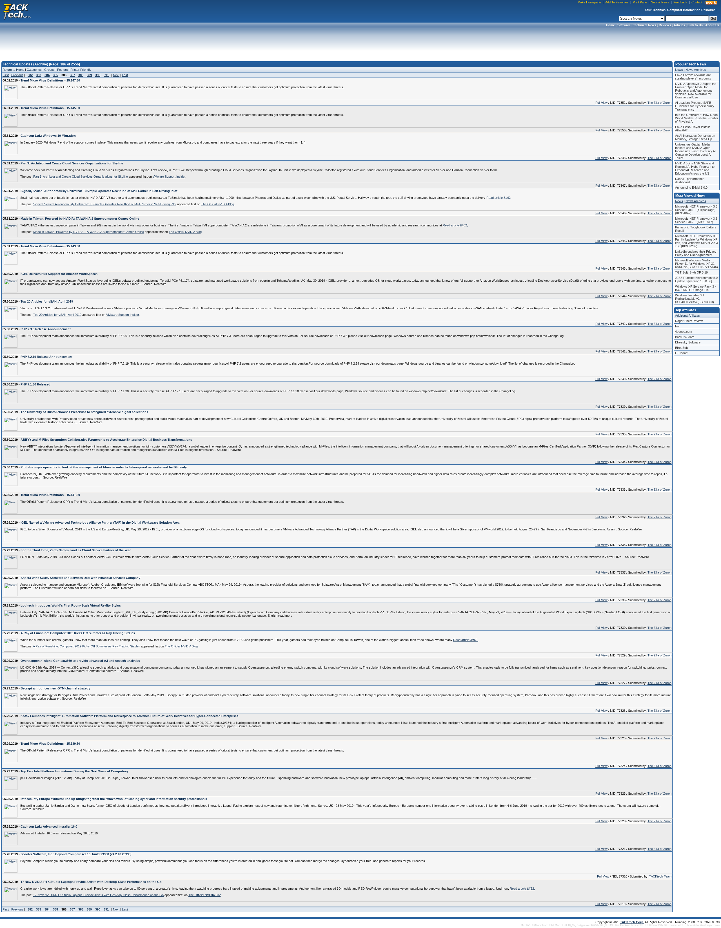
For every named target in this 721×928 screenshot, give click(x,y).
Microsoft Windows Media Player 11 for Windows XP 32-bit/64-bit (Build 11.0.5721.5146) (696, 264)
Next (116, 75)
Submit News (660, 2)
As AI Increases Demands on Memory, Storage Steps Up (695, 137)
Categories (34, 69)
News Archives (696, 69)
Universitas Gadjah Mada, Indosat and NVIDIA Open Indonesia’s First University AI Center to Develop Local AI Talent (695, 151)
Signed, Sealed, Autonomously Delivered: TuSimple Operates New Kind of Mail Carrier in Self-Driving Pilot (104, 204)
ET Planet (681, 353)
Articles (679, 25)
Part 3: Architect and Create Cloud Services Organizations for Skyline (80, 176)
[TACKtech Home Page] (17, 11)
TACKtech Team (660, 876)
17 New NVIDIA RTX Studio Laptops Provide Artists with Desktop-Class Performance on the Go (98, 895)
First (6, 75)
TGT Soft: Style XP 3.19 (691, 272)
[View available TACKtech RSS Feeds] (711, 3)
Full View (601, 102)
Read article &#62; (498, 197)
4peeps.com (683, 331)
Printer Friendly (80, 69)
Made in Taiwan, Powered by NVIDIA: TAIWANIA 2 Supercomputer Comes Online (88, 231)
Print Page (640, 2)
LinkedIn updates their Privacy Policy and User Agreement (695, 253)
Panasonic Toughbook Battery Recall (695, 229)
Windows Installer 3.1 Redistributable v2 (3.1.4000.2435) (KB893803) (694, 299)
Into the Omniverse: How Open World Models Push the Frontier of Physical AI (696, 118)
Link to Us (695, 25)
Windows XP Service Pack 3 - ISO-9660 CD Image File (695, 288)
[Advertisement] (360, 43)
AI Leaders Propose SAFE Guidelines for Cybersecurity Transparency (694, 106)
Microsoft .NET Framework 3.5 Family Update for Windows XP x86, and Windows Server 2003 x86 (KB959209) (696, 241)
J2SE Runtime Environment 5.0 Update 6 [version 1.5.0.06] (696, 279)
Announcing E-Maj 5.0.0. (691, 187)
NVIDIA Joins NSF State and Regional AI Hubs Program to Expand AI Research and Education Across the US (695, 168)
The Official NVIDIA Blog (217, 204)
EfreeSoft (681, 347)
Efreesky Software (687, 342)
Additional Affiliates (687, 315)
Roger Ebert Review (689, 321)
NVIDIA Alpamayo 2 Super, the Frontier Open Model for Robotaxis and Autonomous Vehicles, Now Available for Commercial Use (695, 90)
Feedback (680, 2)
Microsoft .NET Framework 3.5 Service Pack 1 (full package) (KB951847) (696, 210)
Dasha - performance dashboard (689, 180)
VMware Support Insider (169, 176)
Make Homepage (589, 2)
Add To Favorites (617, 2)
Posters (62, 69)
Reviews (665, 25)
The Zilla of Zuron (659, 102)
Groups (49, 69)
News (679, 69)
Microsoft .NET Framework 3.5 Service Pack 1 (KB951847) (696, 220)
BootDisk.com (684, 337)
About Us (712, 25)
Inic (677, 326)
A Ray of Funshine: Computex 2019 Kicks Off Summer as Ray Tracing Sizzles (86, 646)
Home (610, 25)
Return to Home (13, 69)
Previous (17, 75)
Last (125, 75)
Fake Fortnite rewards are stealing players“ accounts (693, 76)
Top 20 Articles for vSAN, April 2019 (57, 314)
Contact (696, 2)
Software (624, 25)
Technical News (644, 25)
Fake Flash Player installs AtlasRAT (692, 128)
